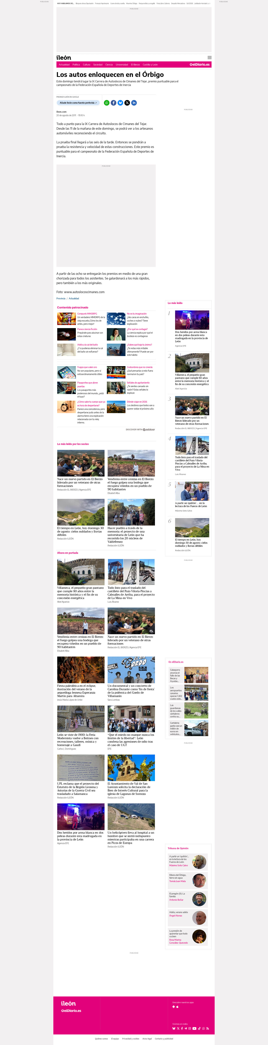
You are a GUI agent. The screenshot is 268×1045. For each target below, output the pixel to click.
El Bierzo (135, 64)
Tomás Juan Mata (177, 881)
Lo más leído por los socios (73, 444)
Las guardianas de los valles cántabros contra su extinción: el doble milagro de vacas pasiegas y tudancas (175, 711)
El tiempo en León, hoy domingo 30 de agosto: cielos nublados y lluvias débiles (80, 531)
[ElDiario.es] (200, 64)
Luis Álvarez (113, 601)
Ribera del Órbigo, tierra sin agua (177, 876)
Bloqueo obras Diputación (85, 3)
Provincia (60, 298)
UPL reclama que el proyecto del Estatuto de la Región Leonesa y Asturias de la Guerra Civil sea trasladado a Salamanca (78, 789)
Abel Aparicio (63, 601)
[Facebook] (113, 103)
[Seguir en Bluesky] (173, 1028)
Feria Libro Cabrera (163, 3)
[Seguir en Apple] (177, 1006)
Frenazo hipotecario (102, 3)
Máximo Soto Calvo (183, 510)
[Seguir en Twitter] (178, 1028)
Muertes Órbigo (131, 3)
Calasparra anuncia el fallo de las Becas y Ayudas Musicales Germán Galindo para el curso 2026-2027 (176, 675)
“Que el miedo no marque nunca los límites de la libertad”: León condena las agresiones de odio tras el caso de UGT (131, 740)
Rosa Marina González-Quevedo (178, 941)
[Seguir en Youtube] (194, 1028)
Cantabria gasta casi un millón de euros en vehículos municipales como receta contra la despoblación (176, 728)
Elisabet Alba (114, 493)
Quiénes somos (101, 1039)
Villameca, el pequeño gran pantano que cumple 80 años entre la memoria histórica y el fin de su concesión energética (80, 593)
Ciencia (109, 64)
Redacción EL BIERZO (67, 489)
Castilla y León (150, 64)
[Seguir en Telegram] (185, 1028)
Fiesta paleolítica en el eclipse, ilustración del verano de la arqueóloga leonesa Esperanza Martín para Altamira (76, 691)
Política (76, 64)
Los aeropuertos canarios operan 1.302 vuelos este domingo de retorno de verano (176, 693)
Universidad (122, 64)
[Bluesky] (120, 103)
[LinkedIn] (134, 103)
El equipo (115, 1039)
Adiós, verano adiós (178, 912)
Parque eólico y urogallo (147, 3)
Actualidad (64, 64)
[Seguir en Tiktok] (199, 1028)
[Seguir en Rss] (207, 1028)
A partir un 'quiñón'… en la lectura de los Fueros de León (191, 504)
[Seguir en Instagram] (189, 1028)
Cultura (86, 64)
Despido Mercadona (178, 3)
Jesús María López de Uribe (69, 699)
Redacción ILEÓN (65, 538)
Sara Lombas (114, 699)
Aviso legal (147, 1039)
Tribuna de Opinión (178, 848)
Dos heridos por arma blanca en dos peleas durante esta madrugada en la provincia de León (80, 836)
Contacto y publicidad (164, 1039)
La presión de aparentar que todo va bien (178, 933)
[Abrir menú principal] (210, 57)
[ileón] (78, 1003)
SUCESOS (190, 3)
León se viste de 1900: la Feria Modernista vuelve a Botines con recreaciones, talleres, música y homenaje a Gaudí (78, 740)
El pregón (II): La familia (177, 895)
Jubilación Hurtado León (202, 3)
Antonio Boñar (176, 899)
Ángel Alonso (175, 915)
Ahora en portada (67, 552)
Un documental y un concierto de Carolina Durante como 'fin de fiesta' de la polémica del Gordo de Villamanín (131, 691)
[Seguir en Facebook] (182, 1028)
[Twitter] (127, 103)
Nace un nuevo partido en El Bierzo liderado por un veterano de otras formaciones (80, 482)
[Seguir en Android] (173, 1006)
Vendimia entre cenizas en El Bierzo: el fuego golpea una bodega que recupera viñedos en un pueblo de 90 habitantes (131, 484)
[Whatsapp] (106, 103)
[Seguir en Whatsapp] (203, 1028)
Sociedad (97, 64)
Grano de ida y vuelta (117, 3)
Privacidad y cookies (130, 1039)
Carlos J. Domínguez (66, 748)
